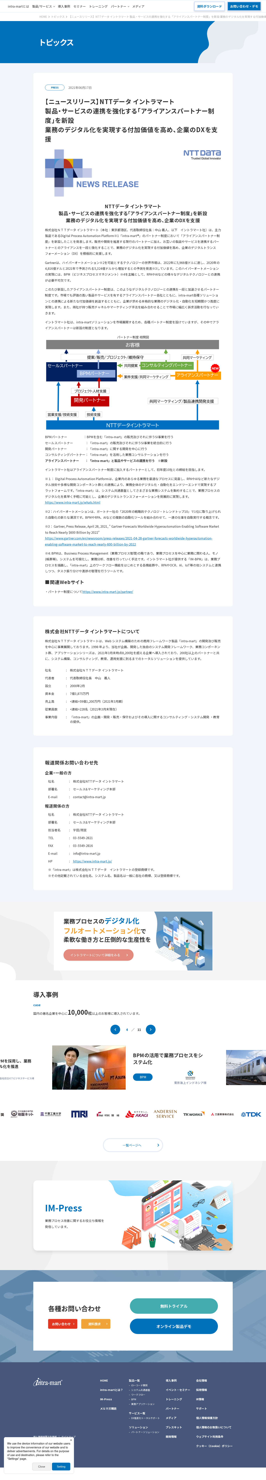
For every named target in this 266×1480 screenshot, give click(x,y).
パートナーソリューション (145, 1432)
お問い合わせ (61, 1324)
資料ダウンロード (209, 6)
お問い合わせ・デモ (244, 6)
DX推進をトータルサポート (145, 1418)
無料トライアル (174, 1306)
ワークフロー (138, 1394)
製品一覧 (134, 1380)
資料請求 (94, 1324)
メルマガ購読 (108, 1408)
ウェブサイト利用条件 (209, 1436)
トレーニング (98, 6)
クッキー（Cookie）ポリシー (214, 1446)
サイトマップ (69, 1437)
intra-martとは (18, 6)
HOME (104, 1380)
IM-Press (63, 1207)
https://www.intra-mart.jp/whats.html (72, 502)
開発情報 (171, 1436)
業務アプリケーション (143, 1404)
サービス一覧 (137, 1413)
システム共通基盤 (140, 1390)
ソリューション (138, 1427)
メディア (138, 6)
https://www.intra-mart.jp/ (92, 861)
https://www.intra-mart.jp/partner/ (107, 591)
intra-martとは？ (111, 1390)
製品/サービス (42, 6)
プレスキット (174, 1427)
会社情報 (201, 1380)
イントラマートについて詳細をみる (95, 955)
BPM (133, 1399)
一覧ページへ (132, 1145)
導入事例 (64, 6)
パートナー (118, 6)
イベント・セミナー (178, 1390)
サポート (201, 1408)
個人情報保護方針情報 (45, 1437)
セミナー (79, 6)
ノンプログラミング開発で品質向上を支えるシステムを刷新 (169, 1061)
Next (151, 1029)
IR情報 (200, 1399)
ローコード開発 (139, 1385)
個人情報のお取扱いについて (214, 1427)
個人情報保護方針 (207, 1418)
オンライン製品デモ (173, 1326)
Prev (115, 1029)
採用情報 (201, 1390)
